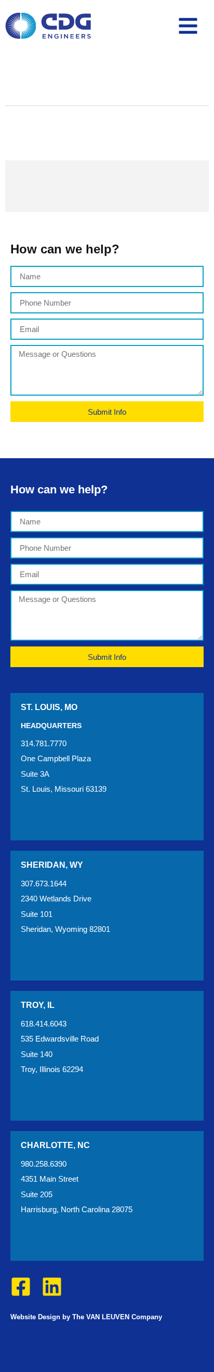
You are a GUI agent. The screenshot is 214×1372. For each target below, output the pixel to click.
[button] (188, 25)
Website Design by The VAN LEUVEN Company (86, 1317)
